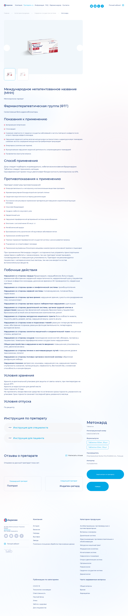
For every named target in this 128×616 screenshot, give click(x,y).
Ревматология (85, 567)
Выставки (36, 537)
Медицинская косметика (89, 549)
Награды (36, 533)
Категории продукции (21, 13)
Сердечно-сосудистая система (45, 13)
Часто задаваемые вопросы (93, 580)
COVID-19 (36, 586)
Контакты (65, 5)
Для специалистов (39, 608)
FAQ (46, 5)
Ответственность (39, 593)
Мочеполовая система (88, 552)
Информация (39, 5)
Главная (6, 13)
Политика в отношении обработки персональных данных (53, 544)
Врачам (82, 590)
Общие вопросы (86, 586)
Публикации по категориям (45, 580)
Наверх (97, 486)
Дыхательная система (88, 536)
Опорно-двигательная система (91, 560)
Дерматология (85, 574)
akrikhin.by (7, 529)
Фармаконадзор (55, 5)
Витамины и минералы (88, 532)
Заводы (35, 540)
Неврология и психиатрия (89, 556)
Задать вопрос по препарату (105, 474)
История (36, 526)
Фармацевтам (85, 593)
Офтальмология (85, 563)
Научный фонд (38, 597)
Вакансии (36, 529)
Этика (35, 600)
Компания (18, 5)
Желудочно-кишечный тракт (90, 545)
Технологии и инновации (42, 590)
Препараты (27, 5)
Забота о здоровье (40, 604)
